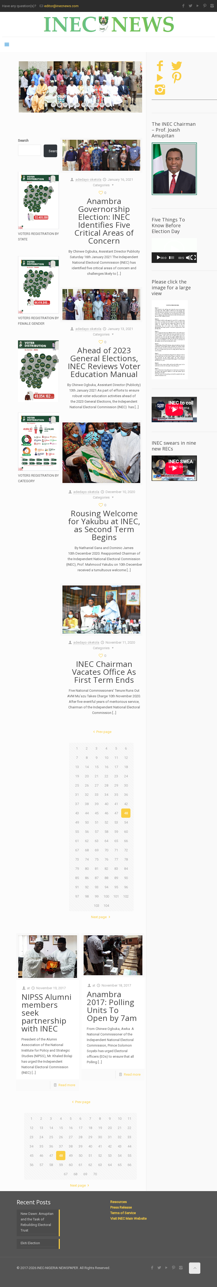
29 (116, 785)
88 (106, 878)
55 (77, 832)
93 (96, 887)
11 (116, 758)
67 (77, 850)
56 (87, 832)
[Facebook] (183, 5)
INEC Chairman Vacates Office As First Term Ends (104, 671)
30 (126, 785)
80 (87, 869)
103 (96, 906)
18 (126, 767)
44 (87, 813)
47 (116, 813)
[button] (174, 250)
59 (116, 832)
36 (126, 795)
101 (116, 896)
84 (126, 869)
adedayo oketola (88, 180)
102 (126, 896)
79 (77, 869)
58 (106, 832)
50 (87, 822)
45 (96, 813)
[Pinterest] (205, 5)
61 (77, 841)
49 (77, 822)
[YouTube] (198, 5)
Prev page (103, 732)
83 (116, 869)
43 (77, 813)
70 (106, 850)
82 (106, 869)
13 (77, 767)
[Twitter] (190, 5)
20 (87, 776)
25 (77, 785)
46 (106, 813)
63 (96, 841)
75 (96, 859)
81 (96, 869)
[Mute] (188, 257)
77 (116, 859)
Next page (99, 917)
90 (126, 878)
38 (87, 804)
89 (116, 878)
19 (77, 776)
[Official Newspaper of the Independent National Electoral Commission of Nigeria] (108, 24)
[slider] (171, 257)
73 (77, 859)
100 (106, 896)
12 (126, 758)
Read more (66, 1085)
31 (77, 795)
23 (116, 776)
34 (106, 795)
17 (116, 767)
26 (87, 785)
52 (106, 822)
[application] (174, 250)
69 (96, 850)
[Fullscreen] (193, 257)
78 (126, 859)
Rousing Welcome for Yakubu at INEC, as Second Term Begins (104, 525)
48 (126, 813)
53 (116, 822)
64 (106, 841)
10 (106, 758)
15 (96, 767)
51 (96, 822)
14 (87, 767)
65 (116, 841)
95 (116, 887)
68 (87, 850)
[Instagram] (212, 5)
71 (116, 850)
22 (106, 776)
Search (23, 140)
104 (106, 906)
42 (126, 804)
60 (126, 832)
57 (96, 832)
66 (126, 841)
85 (77, 878)
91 (77, 887)
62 (87, 841)
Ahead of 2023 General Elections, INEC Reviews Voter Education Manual (104, 362)
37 (77, 804)
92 (87, 887)
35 (116, 795)
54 (126, 822)
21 (96, 776)
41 (116, 804)
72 (126, 850)
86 (87, 878)
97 (77, 896)
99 (96, 896)
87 (96, 878)
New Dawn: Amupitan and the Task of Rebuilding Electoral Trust (37, 1222)
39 (96, 804)
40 (106, 804)
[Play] (158, 257)
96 (126, 887)
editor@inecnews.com (61, 6)
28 (106, 785)
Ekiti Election (30, 1243)
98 (87, 896)
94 (106, 887)
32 (87, 795)
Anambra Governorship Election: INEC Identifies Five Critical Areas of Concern (104, 221)
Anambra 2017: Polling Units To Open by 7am (112, 1006)
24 (126, 776)
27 (96, 785)
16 (106, 767)
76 (106, 859)
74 (87, 859)
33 (96, 795)
